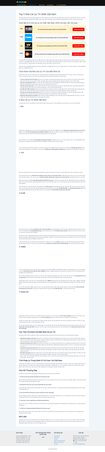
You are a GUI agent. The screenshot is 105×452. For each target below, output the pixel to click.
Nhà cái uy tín (32, 5)
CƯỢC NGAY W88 (78, 45)
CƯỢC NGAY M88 (78, 29)
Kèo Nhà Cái (42, 5)
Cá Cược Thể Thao (21, 5)
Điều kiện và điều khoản (59, 440)
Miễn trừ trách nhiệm (59, 442)
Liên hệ (55, 439)
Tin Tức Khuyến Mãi (61, 5)
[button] (26, 5)
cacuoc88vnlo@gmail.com (79, 443)
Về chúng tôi (57, 436)
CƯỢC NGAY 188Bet (78, 54)
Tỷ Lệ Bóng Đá (50, 5)
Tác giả (55, 443)
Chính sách (56, 437)
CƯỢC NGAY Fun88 (78, 37)
